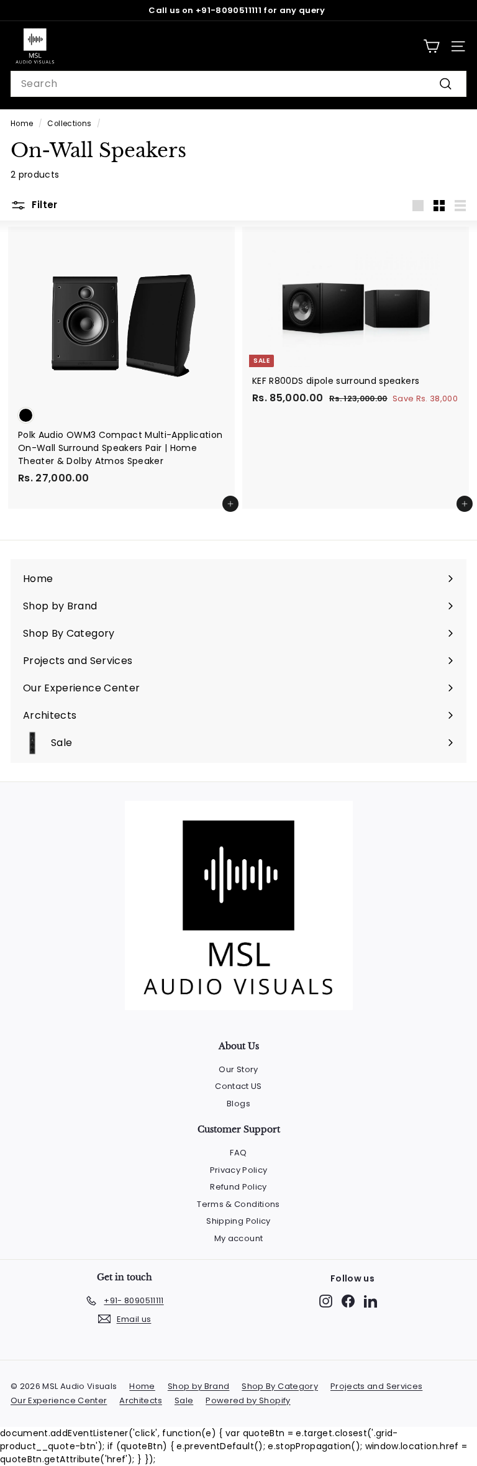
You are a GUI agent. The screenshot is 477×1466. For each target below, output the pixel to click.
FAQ (238, 1153)
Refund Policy (238, 1187)
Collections (69, 124)
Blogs (238, 1103)
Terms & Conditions (238, 1204)
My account (238, 1238)
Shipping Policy (238, 1221)
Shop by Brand (199, 1386)
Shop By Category (280, 1386)
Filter (43, 204)
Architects (140, 1400)
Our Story (238, 1069)
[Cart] (431, 46)
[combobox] (238, 84)
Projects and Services (376, 1386)
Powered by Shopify (248, 1400)
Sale (184, 1400)
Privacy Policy (239, 1170)
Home (22, 124)
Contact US (238, 1086)
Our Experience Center (59, 1400)
